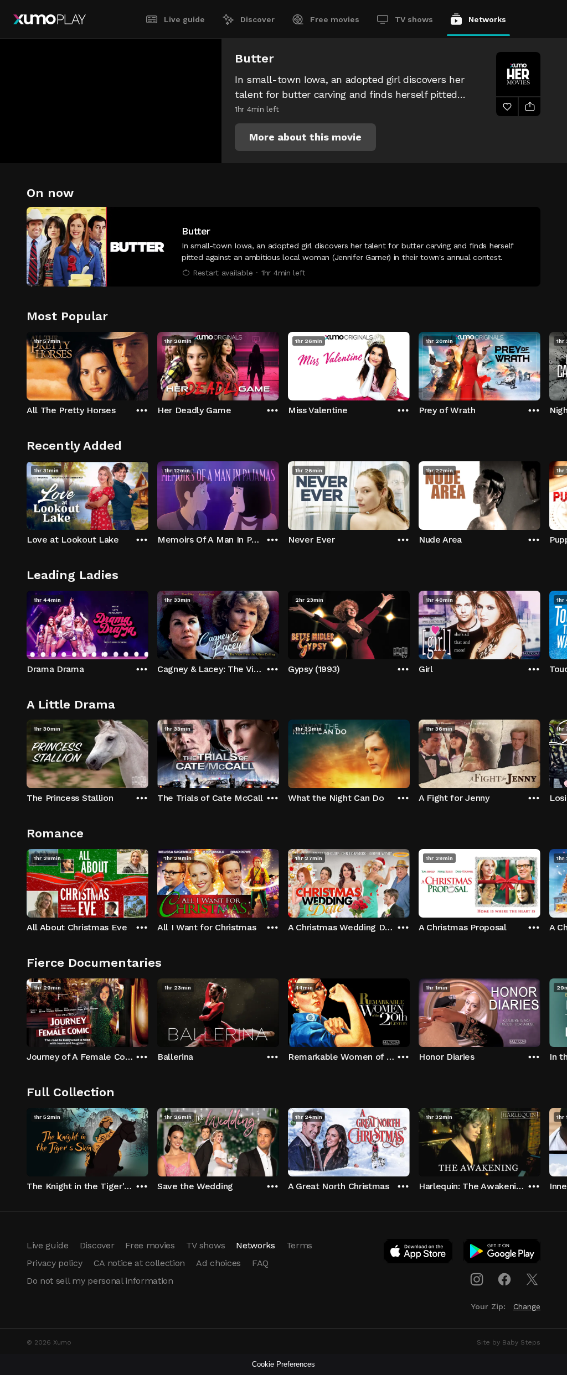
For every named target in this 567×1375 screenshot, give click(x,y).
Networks (487, 19)
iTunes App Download (418, 1253)
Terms (299, 1245)
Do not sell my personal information (100, 1280)
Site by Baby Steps (508, 1342)
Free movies (334, 19)
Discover (257, 19)
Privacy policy (55, 1263)
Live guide (184, 19)
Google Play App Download (502, 1253)
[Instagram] (476, 1279)
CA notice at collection (139, 1263)
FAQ (260, 1263)
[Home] (49, 19)
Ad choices (218, 1263)
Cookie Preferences (283, 1364)
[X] (532, 1279)
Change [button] (526, 1306)
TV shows (414, 19)
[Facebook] (504, 1279)
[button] (305, 137)
